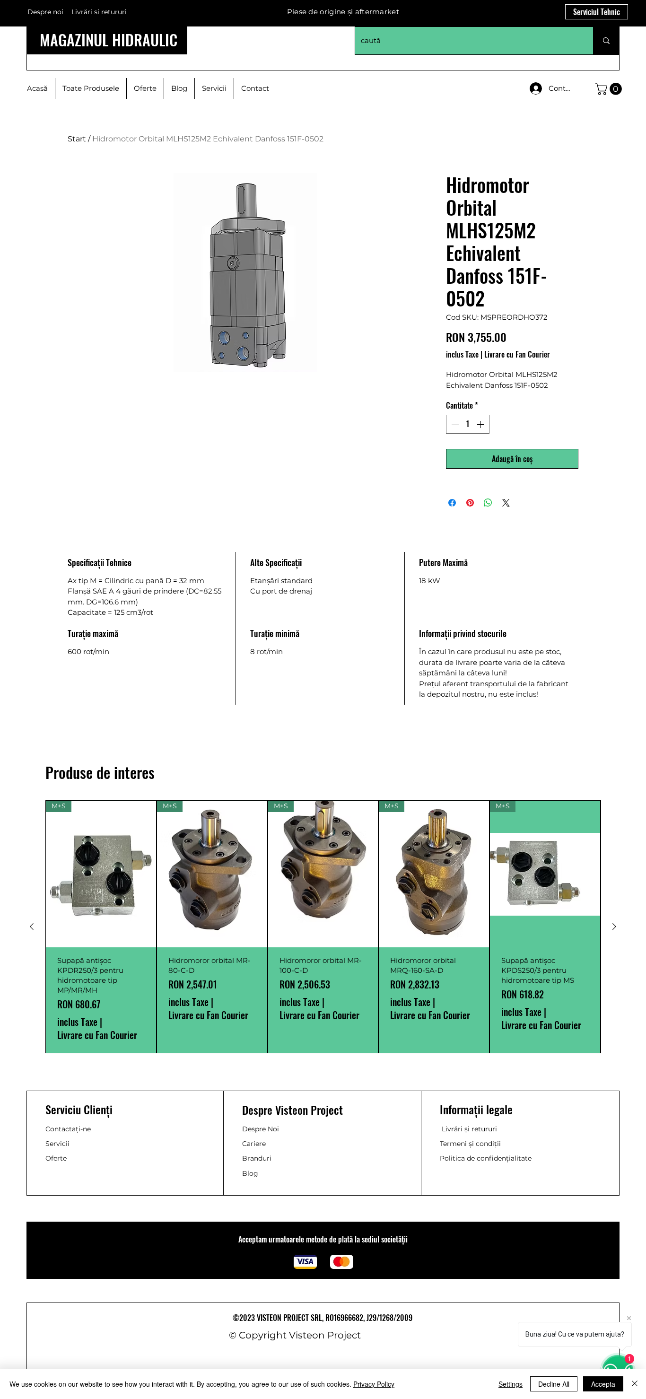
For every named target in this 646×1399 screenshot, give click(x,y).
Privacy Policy (373, 1384)
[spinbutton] (468, 424)
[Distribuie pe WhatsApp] (488, 502)
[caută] (606, 40)
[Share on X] (506, 502)
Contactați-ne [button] (68, 1129)
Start (77, 138)
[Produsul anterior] (31, 926)
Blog (250, 1173)
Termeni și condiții (470, 1143)
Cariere (254, 1143)
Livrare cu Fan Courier (517, 354)
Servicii (57, 1143)
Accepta (603, 1384)
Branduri (256, 1158)
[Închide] (634, 1383)
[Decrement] (454, 424)
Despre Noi (260, 1129)
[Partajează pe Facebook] (452, 502)
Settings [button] (510, 1384)
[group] (323, 926)
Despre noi (45, 12)
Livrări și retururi (469, 1129)
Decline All (553, 1384)
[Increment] (481, 424)
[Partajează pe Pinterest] (470, 502)
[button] (610, 89)
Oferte (56, 1158)
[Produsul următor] (614, 926)
